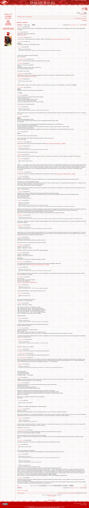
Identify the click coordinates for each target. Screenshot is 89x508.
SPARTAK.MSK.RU (31, 506)
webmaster (84, 503)
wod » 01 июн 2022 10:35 (25, 341)
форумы (60, 5)
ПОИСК (8, 22)
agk (19, 32)
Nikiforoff (20, 293)
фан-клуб (72, 5)
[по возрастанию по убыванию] (67, 485)
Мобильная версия (84, 16)
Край (20, 318)
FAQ (77, 18)
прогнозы (66, 5)
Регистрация (81, 18)
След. (85, 485)
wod (19, 400)
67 (86, 24)
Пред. (18, 485)
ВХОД (8, 20)
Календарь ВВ (84, 20)
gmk (19, 267)
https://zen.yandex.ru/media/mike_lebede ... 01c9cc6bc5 (66, 173)
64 (81, 24)
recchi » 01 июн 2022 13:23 (25, 148)
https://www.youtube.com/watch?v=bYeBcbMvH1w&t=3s (27, 282)
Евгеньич (20, 477)
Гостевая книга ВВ (28, 16)
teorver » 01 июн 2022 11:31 (25, 202)
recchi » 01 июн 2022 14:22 (25, 108)
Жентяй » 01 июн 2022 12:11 (25, 286)
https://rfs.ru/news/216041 (21, 34)
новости (2, 5)
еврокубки (24, 5)
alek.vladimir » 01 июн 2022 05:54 (26, 160)
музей (82, 5)
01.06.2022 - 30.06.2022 (22, 22)
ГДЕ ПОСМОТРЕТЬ (8, 18)
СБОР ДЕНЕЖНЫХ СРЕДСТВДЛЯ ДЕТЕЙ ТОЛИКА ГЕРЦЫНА (8, 29)
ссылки (86, 5)
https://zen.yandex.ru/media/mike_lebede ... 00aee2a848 (39, 264)
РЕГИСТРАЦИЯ (8, 24)
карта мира (37, 5)
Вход (85, 18)
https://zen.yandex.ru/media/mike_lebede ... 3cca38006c (60, 39)
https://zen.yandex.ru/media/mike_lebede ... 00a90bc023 (56, 143)
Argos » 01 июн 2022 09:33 (25, 366)
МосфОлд (20, 41)
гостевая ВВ (53, 5)
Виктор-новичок (22, 339)
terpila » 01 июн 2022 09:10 (25, 465)
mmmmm (20, 26)
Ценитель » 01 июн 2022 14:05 (26, 49)
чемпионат (13, 5)
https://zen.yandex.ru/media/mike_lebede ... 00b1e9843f (27, 76)
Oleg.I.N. (20, 349)
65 (83, 24)
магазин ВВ (45, 5)
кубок (18, 5)
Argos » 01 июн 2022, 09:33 (25, 320)
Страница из (73, 24)
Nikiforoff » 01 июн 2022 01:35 (26, 456)
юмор (78, 5)
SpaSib (20, 252)
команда (30, 5)
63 (80, 24)
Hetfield (20, 154)
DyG (19, 95)
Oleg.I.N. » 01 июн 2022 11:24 (26, 269)
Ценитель (20, 191)
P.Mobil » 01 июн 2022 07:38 (25, 460)
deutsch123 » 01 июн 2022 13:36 (26, 217)
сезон (7, 5)
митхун (20, 200)
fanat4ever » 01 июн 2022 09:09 (26, 446)
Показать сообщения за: (34, 485)
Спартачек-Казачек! (22, 59)
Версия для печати (85, 16)
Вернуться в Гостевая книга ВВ (22, 490)
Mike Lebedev (21, 37)
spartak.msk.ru (58, 506)
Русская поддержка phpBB (52, 495)
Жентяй (20, 303)
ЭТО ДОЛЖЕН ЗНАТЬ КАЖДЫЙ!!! (8, 16)
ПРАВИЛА (8, 21)
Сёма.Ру (85, 504)
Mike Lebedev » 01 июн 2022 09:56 (27, 402)
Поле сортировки (50, 485)
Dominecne (21, 215)
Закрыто (18, 24)
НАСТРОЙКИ (8, 23)
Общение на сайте (21, 16)
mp (19, 377)
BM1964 (20, 78)
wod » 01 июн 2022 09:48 (25, 420)
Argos (20, 454)
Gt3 (19, 131)
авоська (20, 116)
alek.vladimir (21, 87)
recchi (20, 176)
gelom (20, 106)
